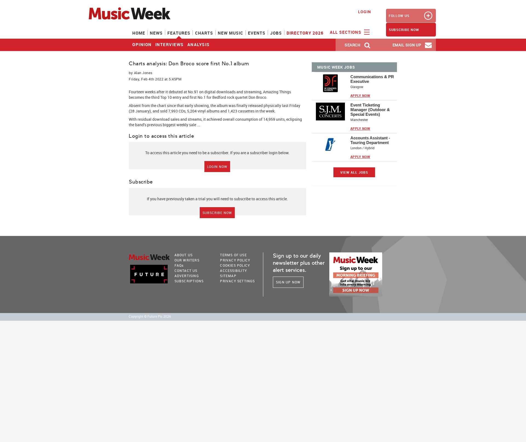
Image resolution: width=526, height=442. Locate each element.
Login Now (217, 166)
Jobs (276, 33)
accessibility (233, 270)
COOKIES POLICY (235, 265)
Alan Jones (143, 72)
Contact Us (186, 270)
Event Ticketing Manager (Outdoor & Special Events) (370, 110)
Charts (204, 33)
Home (138, 33)
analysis (198, 44)
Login (364, 11)
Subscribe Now (217, 212)
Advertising (187, 276)
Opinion (142, 44)
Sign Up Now (288, 282)
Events (256, 33)
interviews (169, 44)
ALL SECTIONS (346, 32)
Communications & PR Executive (372, 79)
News (156, 33)
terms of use (233, 255)
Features (178, 33)
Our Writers (187, 260)
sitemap (228, 276)
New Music (230, 33)
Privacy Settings (237, 281)
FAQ (179, 265)
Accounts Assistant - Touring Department (370, 140)
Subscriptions (189, 281)
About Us (184, 255)
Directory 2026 (305, 33)
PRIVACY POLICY (235, 260)
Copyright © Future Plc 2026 (150, 316)
